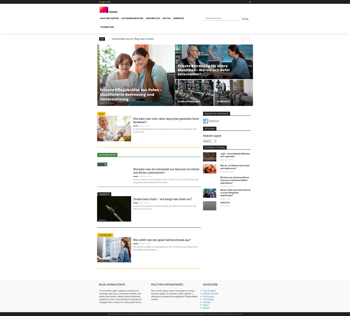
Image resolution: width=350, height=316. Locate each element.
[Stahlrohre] (209, 205)
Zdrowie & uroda (210, 293)
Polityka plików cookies (214, 314)
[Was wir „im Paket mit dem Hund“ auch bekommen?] (209, 168)
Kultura (206, 308)
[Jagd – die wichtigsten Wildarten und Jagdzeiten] (209, 156)
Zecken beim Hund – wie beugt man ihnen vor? (162, 199)
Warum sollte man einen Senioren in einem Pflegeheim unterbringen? (235, 193)
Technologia (208, 299)
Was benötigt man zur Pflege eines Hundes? (133, 38)
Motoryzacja (208, 296)
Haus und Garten (109, 18)
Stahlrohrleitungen (189, 101)
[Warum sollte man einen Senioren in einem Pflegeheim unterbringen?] (209, 193)
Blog (103, 86)
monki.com (238, 314)
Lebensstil (178, 18)
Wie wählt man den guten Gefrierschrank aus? (162, 240)
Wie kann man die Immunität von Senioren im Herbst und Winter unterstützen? (234, 180)
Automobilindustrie (132, 18)
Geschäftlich (153, 18)
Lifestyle (206, 302)
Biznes (206, 305)
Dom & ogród (209, 290)
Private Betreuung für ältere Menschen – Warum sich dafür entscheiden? (204, 70)
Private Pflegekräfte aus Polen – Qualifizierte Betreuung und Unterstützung (131, 94)
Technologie (107, 27)
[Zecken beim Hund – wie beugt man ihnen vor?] (113, 208)
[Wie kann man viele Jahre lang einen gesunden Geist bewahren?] (113, 128)
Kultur (166, 18)
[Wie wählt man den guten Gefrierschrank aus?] (113, 249)
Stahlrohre (223, 101)
